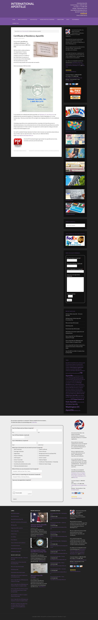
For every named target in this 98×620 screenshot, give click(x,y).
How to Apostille (15, 531)
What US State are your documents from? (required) (25, 468)
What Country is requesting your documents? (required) (26, 474)
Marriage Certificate (19, 451)
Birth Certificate (18, 449)
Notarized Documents (44, 455)
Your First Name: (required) (74, 258)
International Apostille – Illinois (57, 562)
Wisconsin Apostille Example (72, 322)
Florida (67, 65)
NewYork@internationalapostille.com (58, 553)
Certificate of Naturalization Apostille (72, 365)
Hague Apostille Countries (17, 528)
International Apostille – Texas (57, 576)
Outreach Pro (44, 616)
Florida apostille (79, 377)
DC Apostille (76, 369)
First (13, 432)
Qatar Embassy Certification (78, 387)
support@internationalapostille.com (79, 10)
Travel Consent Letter (19, 461)
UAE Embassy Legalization (75, 397)
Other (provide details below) (20, 466)
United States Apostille (71, 131)
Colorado (78, 63)
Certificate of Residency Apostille (42, 150)
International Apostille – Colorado (58, 568)
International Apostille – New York (58, 550)
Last (38, 432)
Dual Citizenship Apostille (75, 373)
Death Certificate (43, 449)
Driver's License (42, 457)
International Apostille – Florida (57, 556)
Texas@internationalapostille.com (58, 579)
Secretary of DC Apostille (75, 392)
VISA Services (69, 159)
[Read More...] (40, 535)
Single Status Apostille (72, 395)
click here (34, 422)
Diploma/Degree (43, 459)
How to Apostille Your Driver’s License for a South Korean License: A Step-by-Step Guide (75, 346)
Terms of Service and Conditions (18, 542)
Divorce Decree (42, 451)
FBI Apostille (14, 525)
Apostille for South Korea (71, 362)
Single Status (17, 453)
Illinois (70, 65)
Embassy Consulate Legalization (73, 145)
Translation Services (70, 214)
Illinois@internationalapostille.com (58, 565)
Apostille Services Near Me (17, 519)
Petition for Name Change (45, 463)
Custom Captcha (71, 294)
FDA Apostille (72, 377)
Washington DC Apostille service (46, 114)
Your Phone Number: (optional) (74, 263)
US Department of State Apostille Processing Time (38, 550)
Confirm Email (40, 444)
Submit (69, 300)
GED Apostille (73, 379)
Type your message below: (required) (73, 275)
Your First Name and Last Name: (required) (23, 428)
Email (13, 444)
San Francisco (73, 63)
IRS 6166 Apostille (77, 381)
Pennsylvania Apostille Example (73, 328)
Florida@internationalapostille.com (58, 559)
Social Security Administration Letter (22, 463)
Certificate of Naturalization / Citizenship (48, 461)
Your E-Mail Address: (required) (75, 269)
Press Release (14, 539)
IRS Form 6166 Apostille (54, 150)
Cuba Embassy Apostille (70, 369)
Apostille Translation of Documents (19, 522)
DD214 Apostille (69, 325)
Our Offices (68, 186)
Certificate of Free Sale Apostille (77, 364)
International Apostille (22, 5)
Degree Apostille (76, 370)
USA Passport (17, 457)
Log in (64, 616)
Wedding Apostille (77, 410)
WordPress (60, 616)
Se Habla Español (69, 80)
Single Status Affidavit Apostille (77, 393)
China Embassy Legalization (76, 367)
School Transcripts (18, 459)
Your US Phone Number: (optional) (20, 435)
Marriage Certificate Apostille (76, 384)
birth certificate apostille (81, 362)
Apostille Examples (15, 513)
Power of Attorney (18, 455)
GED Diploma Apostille (79, 379)
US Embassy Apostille (80, 402)
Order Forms (14, 533)
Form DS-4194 (68, 379)
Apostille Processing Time (81, 11)
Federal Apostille (22, 150)
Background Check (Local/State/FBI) (47, 453)
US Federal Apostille (72, 404)
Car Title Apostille (69, 364)
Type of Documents (70, 173)
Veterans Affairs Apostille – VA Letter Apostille (39, 525)
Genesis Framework (52, 616)
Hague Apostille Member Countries (73, 118)
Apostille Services (15, 516)
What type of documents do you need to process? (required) (27, 447)
